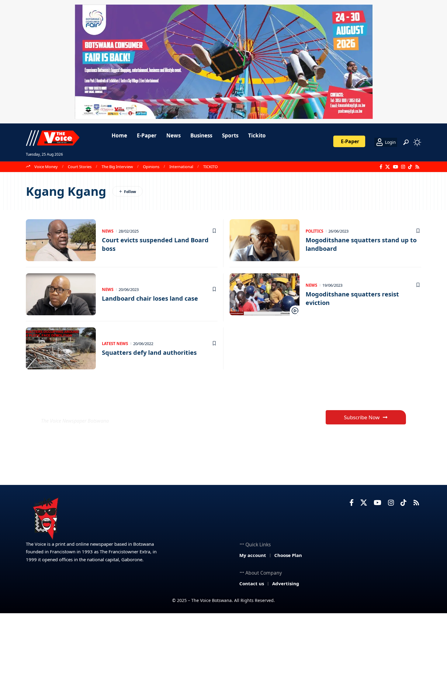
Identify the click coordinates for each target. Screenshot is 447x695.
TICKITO (210, 166)
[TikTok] (410, 166)
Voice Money (46, 166)
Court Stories (80, 166)
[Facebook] (381, 166)
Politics (314, 231)
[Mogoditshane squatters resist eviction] (265, 294)
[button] (406, 142)
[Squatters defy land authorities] (61, 348)
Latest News (115, 343)
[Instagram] (403, 166)
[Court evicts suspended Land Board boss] (61, 240)
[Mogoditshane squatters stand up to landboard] (265, 240)
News (107, 231)
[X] (387, 166)
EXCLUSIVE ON (86, 406)
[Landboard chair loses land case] (61, 294)
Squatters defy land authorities (149, 352)
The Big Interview (117, 166)
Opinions (151, 166)
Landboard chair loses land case (150, 298)
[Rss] (417, 166)
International (181, 166)
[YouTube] (395, 166)
